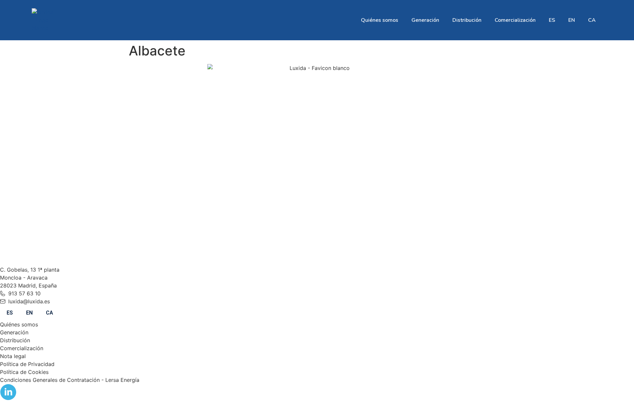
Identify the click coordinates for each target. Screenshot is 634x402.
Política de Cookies (24, 372)
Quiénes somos (379, 20)
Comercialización (515, 20)
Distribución (466, 20)
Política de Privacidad (27, 364)
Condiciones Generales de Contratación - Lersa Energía (69, 380)
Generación (425, 20)
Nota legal (13, 356)
